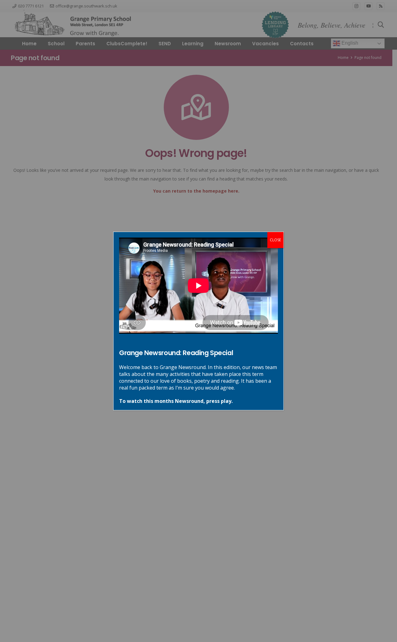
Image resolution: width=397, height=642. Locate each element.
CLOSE (275, 240)
